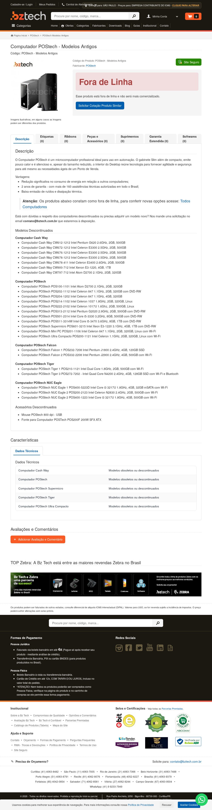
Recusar (166, 804)
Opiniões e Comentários (82, 715)
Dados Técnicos (26, 451)
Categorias (83, 25)
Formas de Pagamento (53, 740)
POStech (34, 35)
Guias (136, 25)
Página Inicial (20, 35)
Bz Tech (28, 15)
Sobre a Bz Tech (20, 715)
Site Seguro (20, 750)
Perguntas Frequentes (82, 740)
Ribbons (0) (70, 138)
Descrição (22, 139)
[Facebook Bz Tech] (130, 649)
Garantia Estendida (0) (158, 138)
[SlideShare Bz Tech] (171, 649)
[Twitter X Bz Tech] (140, 649)
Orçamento (30, 740)
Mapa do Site (60, 725)
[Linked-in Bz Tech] (161, 649)
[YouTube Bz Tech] (150, 649)
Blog (127, 25)
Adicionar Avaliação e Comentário (40, 539)
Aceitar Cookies (189, 804)
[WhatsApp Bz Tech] (201, 800)
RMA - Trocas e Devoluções (29, 745)
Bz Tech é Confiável (50, 720)
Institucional (150, 25)
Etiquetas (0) (47, 138)
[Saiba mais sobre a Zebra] (106, 584)
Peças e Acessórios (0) (97, 138)
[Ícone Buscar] (134, 16)
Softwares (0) (190, 138)
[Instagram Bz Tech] (120, 649)
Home (54, 25)
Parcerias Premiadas (77, 720)
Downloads (115, 25)
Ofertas (69, 25)
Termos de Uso (88, 745)
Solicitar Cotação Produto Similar (100, 105)
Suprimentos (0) (130, 138)
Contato (164, 25)
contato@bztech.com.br (185, 761)
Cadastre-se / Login (22, 4)
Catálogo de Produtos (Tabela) (31, 725)
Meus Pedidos (47, 4)
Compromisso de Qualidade (49, 715)
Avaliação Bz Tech (24, 720)
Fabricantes (99, 25)
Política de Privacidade (62, 745)
